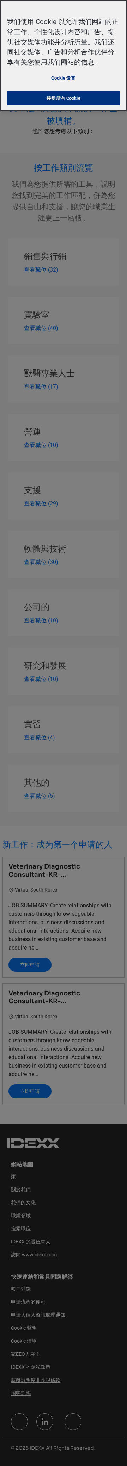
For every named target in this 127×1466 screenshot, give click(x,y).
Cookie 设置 (63, 78)
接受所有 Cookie (63, 98)
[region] (63, 55)
